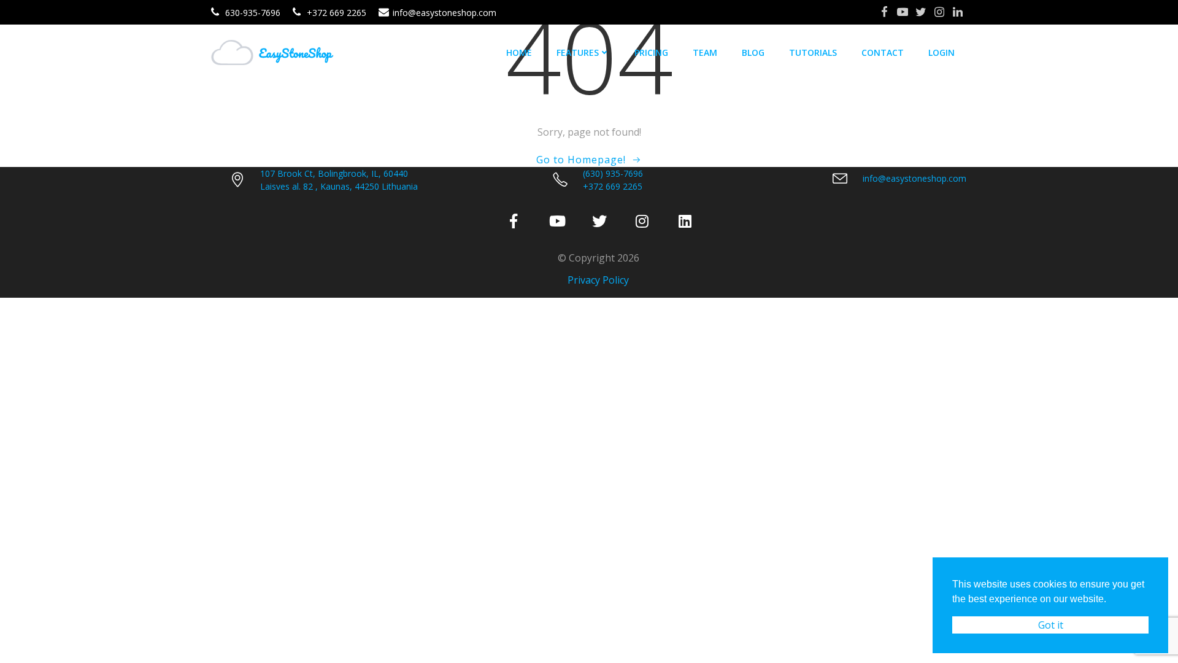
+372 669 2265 (612, 186)
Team (705, 52)
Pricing (651, 52)
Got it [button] (1050, 625)
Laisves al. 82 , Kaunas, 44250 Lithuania (339, 186)
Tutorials (813, 52)
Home (519, 52)
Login (941, 52)
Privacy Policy (598, 280)
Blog (753, 52)
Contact (882, 52)
